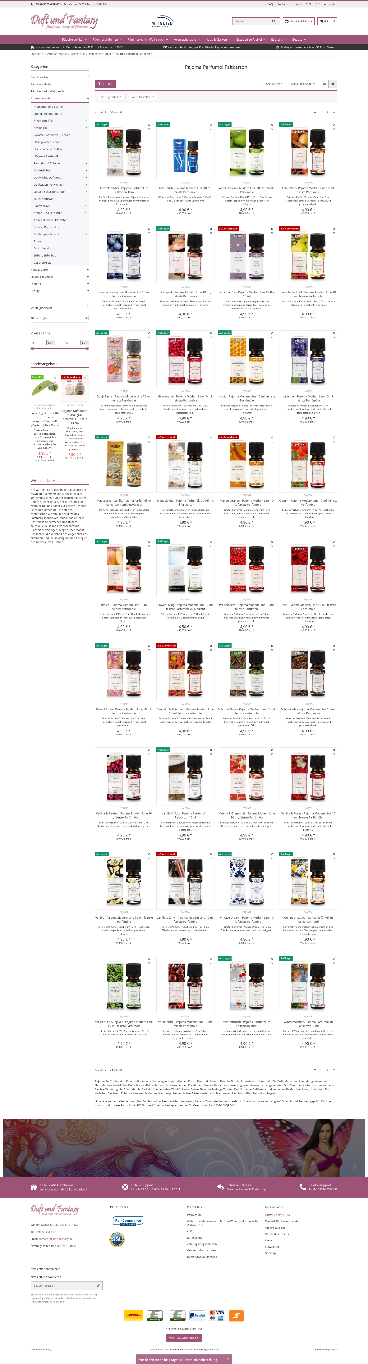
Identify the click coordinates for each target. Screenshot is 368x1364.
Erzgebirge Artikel (42, 277)
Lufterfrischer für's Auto (49, 191)
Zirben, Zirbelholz (45, 255)
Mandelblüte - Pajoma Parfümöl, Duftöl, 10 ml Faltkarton (185, 502)
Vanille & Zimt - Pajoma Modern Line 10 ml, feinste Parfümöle (185, 919)
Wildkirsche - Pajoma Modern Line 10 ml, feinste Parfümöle (185, 1024)
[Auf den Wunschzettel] (149, 129)
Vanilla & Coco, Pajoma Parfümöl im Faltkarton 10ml (185, 815)
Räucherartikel (40, 77)
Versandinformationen (201, 1250)
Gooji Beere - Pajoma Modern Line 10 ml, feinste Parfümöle (124, 398)
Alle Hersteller (141, 97)
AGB (189, 1231)
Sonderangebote (44, 363)
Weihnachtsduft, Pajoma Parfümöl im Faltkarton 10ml (308, 919)
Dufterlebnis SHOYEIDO (280, 1215)
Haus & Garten (40, 269)
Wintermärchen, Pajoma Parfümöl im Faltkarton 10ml (308, 1024)
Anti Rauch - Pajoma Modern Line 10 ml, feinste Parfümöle (185, 190)
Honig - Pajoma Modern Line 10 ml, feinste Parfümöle (247, 398)
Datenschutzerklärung (86, 1294)
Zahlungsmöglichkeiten (202, 1244)
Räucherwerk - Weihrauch (47, 91)
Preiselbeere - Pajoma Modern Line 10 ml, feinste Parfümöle (246, 607)
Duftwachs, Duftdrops (48, 177)
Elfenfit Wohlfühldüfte (48, 114)
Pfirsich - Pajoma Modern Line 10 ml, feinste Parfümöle (123, 607)
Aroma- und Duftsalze (48, 213)
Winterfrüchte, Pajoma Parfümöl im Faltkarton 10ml (246, 1024)
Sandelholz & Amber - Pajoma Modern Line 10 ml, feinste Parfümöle (185, 711)
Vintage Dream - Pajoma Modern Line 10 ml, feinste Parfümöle (247, 919)
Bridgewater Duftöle (48, 142)
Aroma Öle (41, 128)
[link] (60, 77)
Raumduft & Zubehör (47, 163)
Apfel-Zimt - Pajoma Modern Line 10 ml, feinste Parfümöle (308, 190)
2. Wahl (38, 241)
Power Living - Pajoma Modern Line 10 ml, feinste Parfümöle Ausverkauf (185, 607)
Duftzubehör (42, 248)
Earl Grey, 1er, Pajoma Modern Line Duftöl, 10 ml (247, 294)
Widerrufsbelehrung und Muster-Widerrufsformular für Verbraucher (223, 1223)
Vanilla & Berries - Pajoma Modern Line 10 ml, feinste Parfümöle (124, 815)
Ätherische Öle (43, 121)
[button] (309, 4)
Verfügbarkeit (110, 97)
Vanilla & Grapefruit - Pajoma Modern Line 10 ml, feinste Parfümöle (247, 815)
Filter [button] (106, 84)
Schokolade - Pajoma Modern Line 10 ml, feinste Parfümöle (308, 711)
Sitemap (270, 1253)
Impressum (194, 1215)
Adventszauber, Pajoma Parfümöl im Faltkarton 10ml (124, 190)
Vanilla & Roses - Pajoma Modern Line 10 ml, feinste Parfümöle (308, 815)
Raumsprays (42, 206)
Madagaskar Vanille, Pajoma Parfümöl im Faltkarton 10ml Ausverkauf (124, 502)
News (268, 1240)
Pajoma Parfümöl (46, 156)
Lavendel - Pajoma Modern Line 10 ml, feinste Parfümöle (308, 398)
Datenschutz (195, 1237)
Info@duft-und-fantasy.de (56, 1239)
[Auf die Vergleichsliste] (149, 125)
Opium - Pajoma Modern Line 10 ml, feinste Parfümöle (308, 502)
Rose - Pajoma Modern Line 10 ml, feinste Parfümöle (308, 607)
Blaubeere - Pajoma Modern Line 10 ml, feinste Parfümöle (124, 294)
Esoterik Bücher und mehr (282, 1221)
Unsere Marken (275, 1228)
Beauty (35, 291)
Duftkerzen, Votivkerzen (49, 184)
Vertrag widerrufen (184, 1337)
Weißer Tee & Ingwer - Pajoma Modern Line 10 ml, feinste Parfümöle (124, 1024)
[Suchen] (274, 21)
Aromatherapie (40, 98)
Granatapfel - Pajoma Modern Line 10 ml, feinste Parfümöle (185, 398)
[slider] (32, 349)
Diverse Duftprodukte (47, 227)
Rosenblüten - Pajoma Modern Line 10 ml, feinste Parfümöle (124, 711)
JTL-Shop (332, 1349)
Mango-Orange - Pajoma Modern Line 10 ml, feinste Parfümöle (247, 502)
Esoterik (36, 284)
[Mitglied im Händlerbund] (163, 21)
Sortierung (273, 84)
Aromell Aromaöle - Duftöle (52, 135)
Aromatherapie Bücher (48, 106)
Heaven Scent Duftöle (49, 149)
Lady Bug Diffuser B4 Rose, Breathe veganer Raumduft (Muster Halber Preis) (45, 419)
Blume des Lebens (277, 1234)
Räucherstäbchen (42, 84)
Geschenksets (42, 262)
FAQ (270, 4)
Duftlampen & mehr (46, 234)
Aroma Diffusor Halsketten (50, 220)
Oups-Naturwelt (44, 199)
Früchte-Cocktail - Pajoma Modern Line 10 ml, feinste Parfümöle (308, 294)
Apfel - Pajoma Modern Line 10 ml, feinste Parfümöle (246, 190)
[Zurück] (314, 112)
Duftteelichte (42, 170)
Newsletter (272, 1246)
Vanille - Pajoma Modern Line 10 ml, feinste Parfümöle (124, 919)
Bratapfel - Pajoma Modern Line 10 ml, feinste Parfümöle (185, 294)
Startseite (283, 4)
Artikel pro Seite (301, 84)
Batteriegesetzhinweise (202, 1256)
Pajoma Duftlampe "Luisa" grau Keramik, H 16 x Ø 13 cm (74, 417)
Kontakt (298, 4)
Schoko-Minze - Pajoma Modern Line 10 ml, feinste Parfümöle (247, 711)
